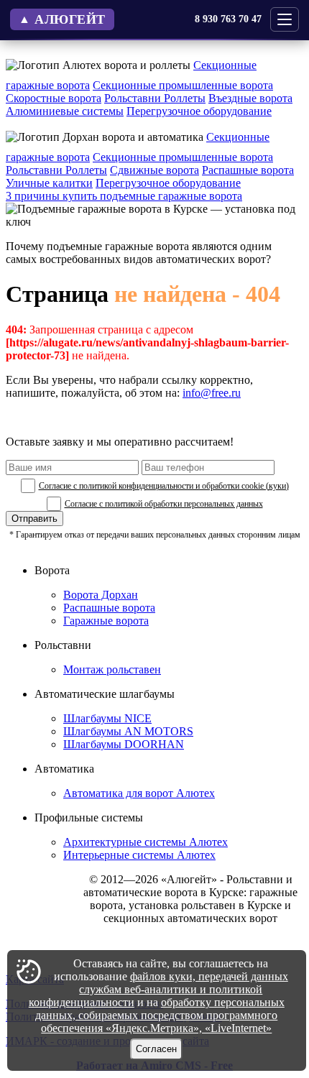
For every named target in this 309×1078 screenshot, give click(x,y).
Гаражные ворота (106, 620)
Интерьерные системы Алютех (139, 855)
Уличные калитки (49, 183)
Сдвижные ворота (154, 170)
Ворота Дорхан (100, 595)
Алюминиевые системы (65, 111)
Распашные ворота (248, 170)
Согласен (156, 1049)
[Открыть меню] (284, 19)
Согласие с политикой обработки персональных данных (164, 504)
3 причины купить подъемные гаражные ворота (124, 196)
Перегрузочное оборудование (199, 111)
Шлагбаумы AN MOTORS (128, 731)
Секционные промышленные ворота (183, 85)
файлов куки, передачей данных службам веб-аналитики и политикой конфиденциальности (158, 989)
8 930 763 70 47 (228, 19)
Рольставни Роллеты (155, 98)
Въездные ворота (250, 98)
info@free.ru (212, 393)
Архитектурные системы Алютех (145, 842)
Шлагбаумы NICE (107, 718)
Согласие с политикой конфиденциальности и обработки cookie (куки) (164, 486)
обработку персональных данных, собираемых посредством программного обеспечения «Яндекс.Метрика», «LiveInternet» (160, 1015)
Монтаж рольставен (112, 669)
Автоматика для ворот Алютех (139, 793)
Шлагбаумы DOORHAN (123, 744)
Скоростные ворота (53, 98)
